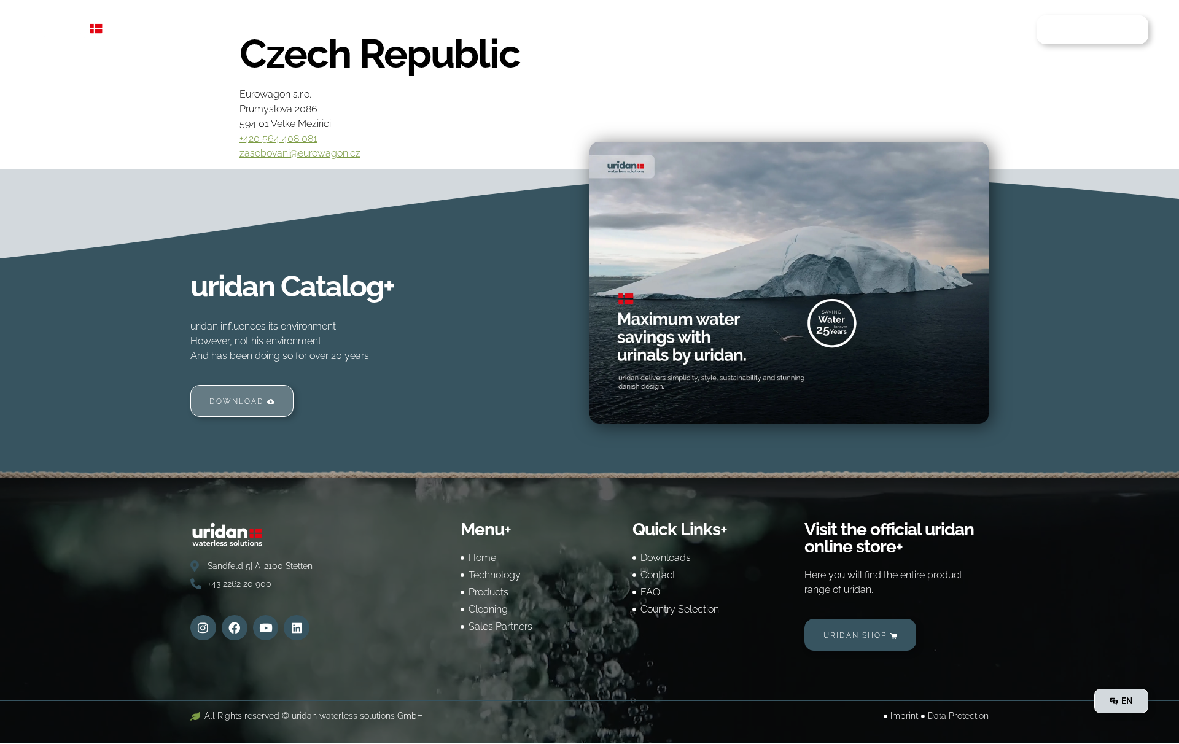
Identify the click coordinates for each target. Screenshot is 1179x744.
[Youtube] (266, 628)
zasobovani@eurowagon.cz (299, 153)
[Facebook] (234, 628)
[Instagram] (203, 628)
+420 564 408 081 (278, 138)
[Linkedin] (296, 628)
